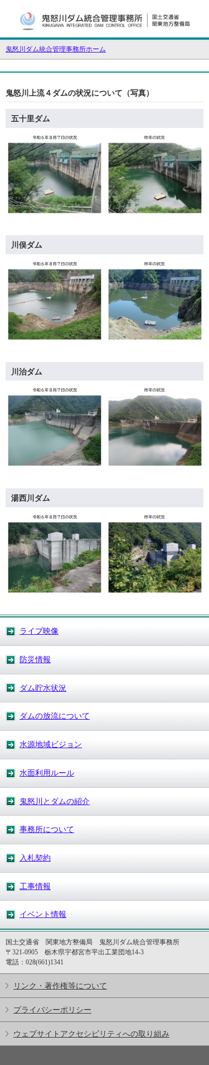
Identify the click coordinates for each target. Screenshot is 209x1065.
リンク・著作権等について (60, 985)
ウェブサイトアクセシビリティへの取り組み (91, 1033)
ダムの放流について (55, 715)
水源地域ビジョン (51, 744)
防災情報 (35, 659)
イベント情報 (43, 914)
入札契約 (35, 857)
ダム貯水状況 (43, 687)
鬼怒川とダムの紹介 (55, 801)
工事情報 (35, 886)
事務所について (47, 829)
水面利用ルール (47, 772)
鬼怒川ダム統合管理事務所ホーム (56, 49)
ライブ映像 (39, 630)
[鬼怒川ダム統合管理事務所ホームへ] (105, 32)
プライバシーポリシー (52, 1009)
